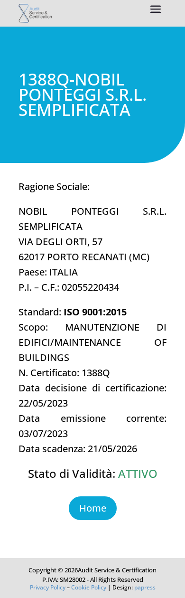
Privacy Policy (47, 587)
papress (145, 587)
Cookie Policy (88, 587)
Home (92, 508)
